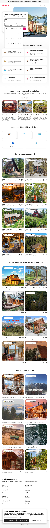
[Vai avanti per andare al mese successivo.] (20, 28)
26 (11, 43)
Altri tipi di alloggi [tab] (18, 481)
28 (15, 43)
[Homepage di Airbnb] (5, 5)
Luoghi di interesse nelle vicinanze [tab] (31, 481)
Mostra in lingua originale (36, 1)
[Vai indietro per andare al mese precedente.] (6, 28)
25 (8, 43)
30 (20, 43)
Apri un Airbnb (42, 5)
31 (6, 46)
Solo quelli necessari (23, 520)
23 (20, 41)
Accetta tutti (10, 520)
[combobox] (15, 21)
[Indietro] (22, 98)
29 (18, 43)
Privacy (22, 525)
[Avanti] (27, 98)
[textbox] (9, 25)
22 (18, 41)
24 (6, 43)
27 (13, 43)
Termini (26, 525)
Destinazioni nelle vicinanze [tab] (7, 481)
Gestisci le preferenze (36, 520)
